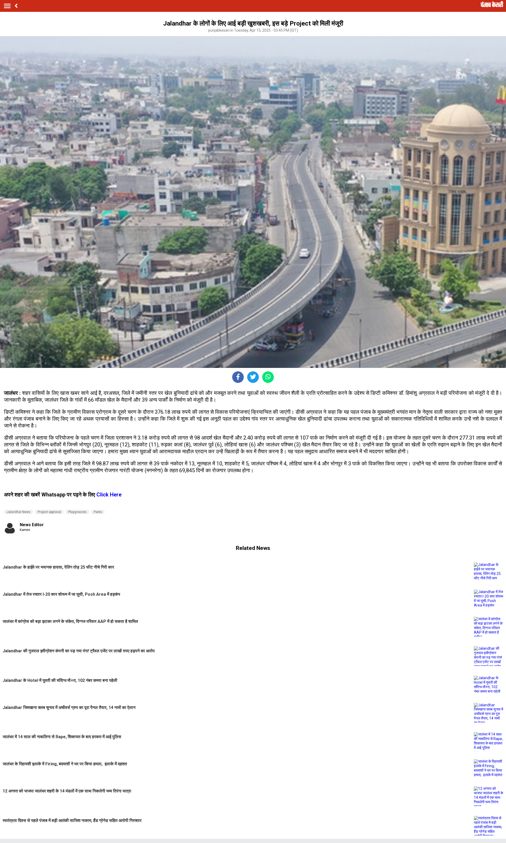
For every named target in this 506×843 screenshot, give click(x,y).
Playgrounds (77, 512)
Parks (98, 512)
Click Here (108, 494)
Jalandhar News (18, 512)
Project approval (49, 512)
